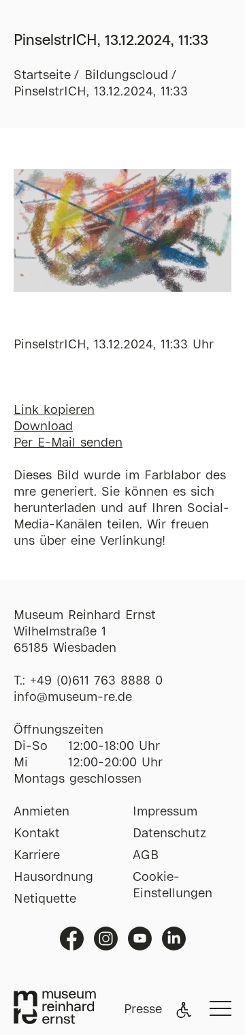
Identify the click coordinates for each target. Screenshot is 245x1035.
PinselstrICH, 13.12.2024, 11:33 (101, 92)
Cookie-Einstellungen (172, 885)
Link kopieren (54, 410)
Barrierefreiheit (184, 1009)
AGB (146, 855)
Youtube (140, 938)
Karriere (37, 855)
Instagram (106, 938)
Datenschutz (169, 833)
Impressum (165, 812)
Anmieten (41, 812)
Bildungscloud (126, 75)
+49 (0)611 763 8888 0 (96, 681)
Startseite (42, 75)
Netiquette (45, 899)
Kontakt (37, 833)
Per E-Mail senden (68, 443)
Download (43, 426)
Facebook (72, 938)
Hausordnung (53, 877)
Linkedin (174, 938)
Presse (143, 1009)
